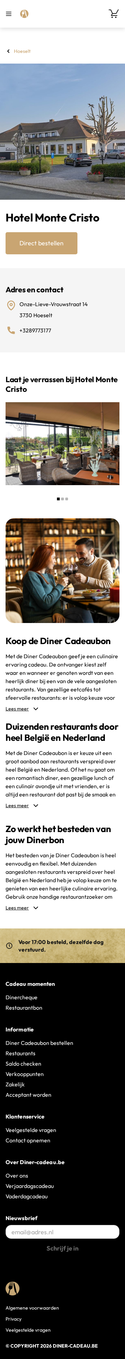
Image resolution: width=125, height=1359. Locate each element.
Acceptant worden (28, 1094)
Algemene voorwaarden (32, 1308)
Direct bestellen (41, 243)
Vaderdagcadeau (27, 1196)
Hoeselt (22, 51)
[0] (113, 13)
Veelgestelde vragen (31, 1129)
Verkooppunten (25, 1073)
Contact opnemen (28, 1140)
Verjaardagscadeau (30, 1185)
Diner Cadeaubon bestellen (39, 1042)
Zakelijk (15, 1084)
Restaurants (20, 1053)
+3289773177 (35, 330)
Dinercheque (22, 997)
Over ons (17, 1175)
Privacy (14, 1319)
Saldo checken (23, 1063)
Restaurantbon (24, 1007)
